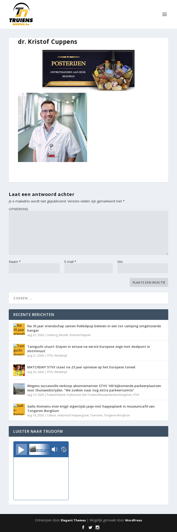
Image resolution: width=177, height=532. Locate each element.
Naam (15, 261)
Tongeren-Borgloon (117, 415)
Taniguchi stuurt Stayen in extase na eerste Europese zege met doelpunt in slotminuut (88, 348)
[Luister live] (21, 449)
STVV (50, 356)
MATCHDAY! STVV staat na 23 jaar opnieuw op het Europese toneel (81, 367)
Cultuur (51, 415)
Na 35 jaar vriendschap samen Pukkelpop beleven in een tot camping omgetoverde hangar (94, 328)
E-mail (70, 261)
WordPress (133, 520)
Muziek (63, 335)
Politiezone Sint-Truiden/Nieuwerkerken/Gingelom (99, 395)
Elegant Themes (73, 520)
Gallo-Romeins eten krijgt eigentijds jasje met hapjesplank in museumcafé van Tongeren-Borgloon (91, 408)
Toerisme (96, 415)
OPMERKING (18, 209)
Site (120, 261)
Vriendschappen (80, 335)
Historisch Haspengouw (73, 415)
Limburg (52, 335)
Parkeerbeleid (56, 395)
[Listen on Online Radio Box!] (63, 450)
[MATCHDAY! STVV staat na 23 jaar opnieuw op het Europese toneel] (19, 370)
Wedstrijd (60, 356)
